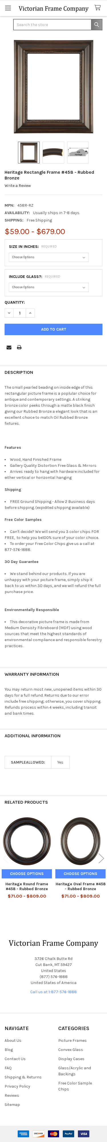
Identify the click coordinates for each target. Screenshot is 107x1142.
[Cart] (98, 8)
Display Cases (71, 1058)
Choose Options (27, 873)
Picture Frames (72, 1040)
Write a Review (18, 185)
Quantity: (15, 302)
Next (101, 858)
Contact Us (15, 1058)
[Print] (19, 347)
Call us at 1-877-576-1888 (53, 991)
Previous (5, 858)
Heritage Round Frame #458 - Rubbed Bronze (26, 887)
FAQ (8, 1068)
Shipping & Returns (23, 1077)
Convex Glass (70, 1049)
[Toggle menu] (8, 8)
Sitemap (12, 1104)
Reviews (12, 1095)
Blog (9, 1049)
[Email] (9, 347)
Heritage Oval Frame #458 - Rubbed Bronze (81, 887)
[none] (53, 86)
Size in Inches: (33, 246)
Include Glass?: (34, 276)
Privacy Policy (17, 1086)
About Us (13, 1040)
